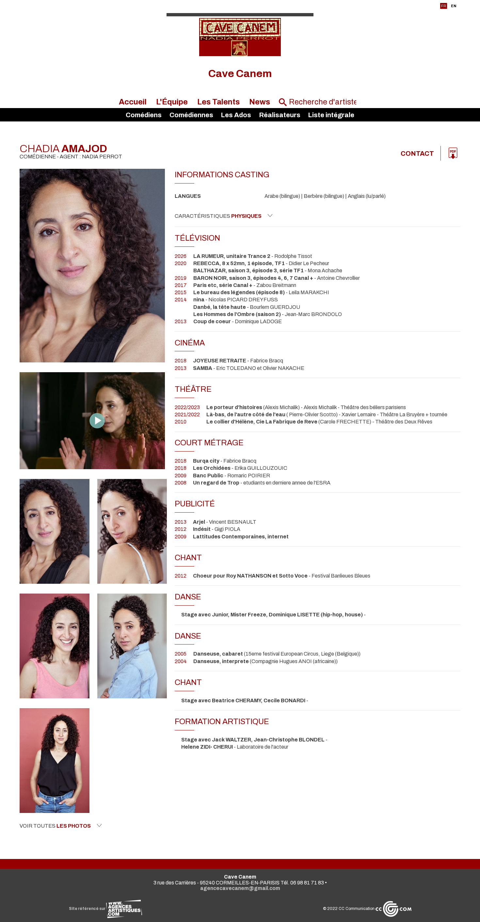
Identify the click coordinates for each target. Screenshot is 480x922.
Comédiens (144, 115)
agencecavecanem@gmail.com (240, 888)
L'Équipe (172, 102)
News (259, 102)
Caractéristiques (218, 216)
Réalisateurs (279, 115)
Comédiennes (191, 115)
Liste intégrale (331, 115)
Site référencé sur (87, 908)
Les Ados (236, 115)
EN (453, 6)
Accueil (133, 102)
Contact (417, 153)
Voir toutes (55, 826)
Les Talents (218, 102)
